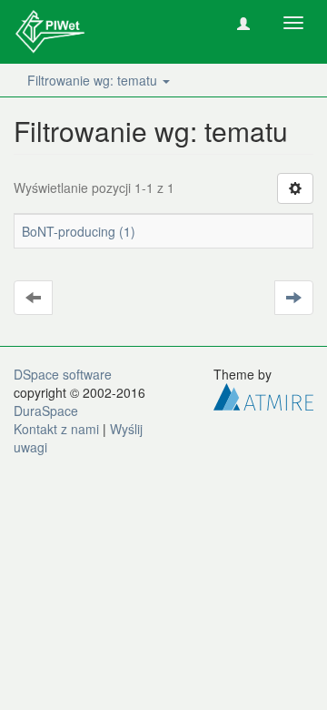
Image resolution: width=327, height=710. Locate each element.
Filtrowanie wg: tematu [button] (94, 80)
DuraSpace (46, 410)
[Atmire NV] (263, 395)
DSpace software (63, 374)
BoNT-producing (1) (78, 231)
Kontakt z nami (56, 429)
